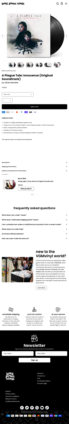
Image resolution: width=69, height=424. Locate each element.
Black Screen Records (31, 412)
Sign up (34, 360)
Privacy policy (10, 394)
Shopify (46, 412)
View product (26, 188)
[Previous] (2, 36)
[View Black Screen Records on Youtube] (42, 408)
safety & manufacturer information (14, 171)
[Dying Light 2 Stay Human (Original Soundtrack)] (9, 184)
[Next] (66, 36)
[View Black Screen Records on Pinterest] (32, 408)
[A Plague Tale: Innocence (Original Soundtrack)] (12, 65)
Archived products (43, 381)
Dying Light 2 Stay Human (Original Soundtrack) (35, 181)
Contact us (41, 376)
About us (40, 373)
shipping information (9, 166)
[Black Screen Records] (13, 3)
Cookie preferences (12, 401)
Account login (42, 383)
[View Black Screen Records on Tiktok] (47, 408)
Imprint (8, 391)
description (6, 162)
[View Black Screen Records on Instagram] (37, 408)
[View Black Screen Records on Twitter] (27, 408)
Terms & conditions (12, 396)
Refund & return (11, 399)
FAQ (38, 378)
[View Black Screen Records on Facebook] (22, 408)
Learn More (41, 288)
